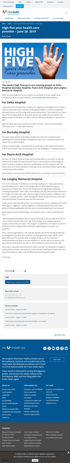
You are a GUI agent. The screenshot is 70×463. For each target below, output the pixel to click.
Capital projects (7, 6)
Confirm (35, 460)
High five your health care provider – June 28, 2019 (28, 23)
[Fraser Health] (10, 12)
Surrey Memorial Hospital (54, 438)
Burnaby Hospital (7, 437)
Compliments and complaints (11, 412)
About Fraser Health (8, 389)
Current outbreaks (8, 2)
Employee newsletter (53, 397)
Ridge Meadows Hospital (32, 446)
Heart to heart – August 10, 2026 (16, 325)
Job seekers (28, 398)
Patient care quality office (10, 409)
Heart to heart (6, 415)
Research (60, 2)
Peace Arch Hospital (52, 432)
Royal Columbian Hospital (54, 435)
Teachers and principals (31, 412)
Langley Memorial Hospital (32, 440)
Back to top (61, 335)
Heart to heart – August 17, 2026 (16, 317)
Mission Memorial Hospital (32, 443)
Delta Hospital (6, 443)
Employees (50, 2)
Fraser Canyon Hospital (31, 432)
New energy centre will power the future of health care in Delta (26, 321)
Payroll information (52, 400)
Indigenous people (30, 395)
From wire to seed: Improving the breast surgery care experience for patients (30, 313)
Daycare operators (30, 392)
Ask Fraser (20, 6)
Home (4, 23)
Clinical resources (51, 395)
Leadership (5, 395)
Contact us (5, 417)
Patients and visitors (23, 18)
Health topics (9, 18)
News (20, 2)
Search (66, 13)
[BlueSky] (66, 348)
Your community (58, 18)
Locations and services (41, 18)
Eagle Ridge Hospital (8, 446)
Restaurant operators (31, 406)
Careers (28, 2)
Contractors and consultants (33, 389)
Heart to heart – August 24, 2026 (16, 309)
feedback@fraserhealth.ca (47, 97)
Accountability (6, 401)
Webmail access (51, 403)
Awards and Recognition (10, 403)
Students (27, 409)
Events (4, 406)
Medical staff (39, 2)
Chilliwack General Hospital (10, 440)
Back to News (6, 36)
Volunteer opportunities (32, 414)
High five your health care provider (17, 282)
